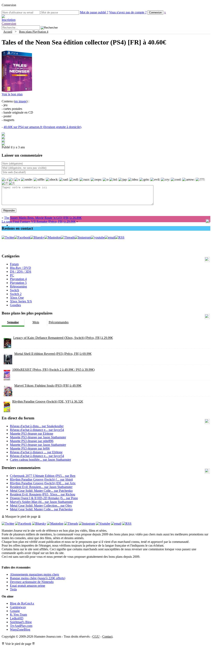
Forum (14, 264)
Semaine (13, 322)
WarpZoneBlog (20, 629)
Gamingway (18, 607)
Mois (36, 322)
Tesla (13, 589)
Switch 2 (16, 294)
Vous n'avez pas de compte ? (128, 12)
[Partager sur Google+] (3, 141)
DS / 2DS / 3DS (20, 271)
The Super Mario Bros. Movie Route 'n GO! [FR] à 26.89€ (43, 218)
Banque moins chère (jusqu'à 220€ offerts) (37, 578)
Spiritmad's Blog (21, 622)
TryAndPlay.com (21, 625)
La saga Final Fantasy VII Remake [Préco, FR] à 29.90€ (39, 221)
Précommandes (59, 322)
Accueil (7, 31)
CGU (96, 636)
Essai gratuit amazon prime (27, 585)
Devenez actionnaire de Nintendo (32, 582)
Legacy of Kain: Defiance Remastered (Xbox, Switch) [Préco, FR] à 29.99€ (63, 337)
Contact (107, 636)
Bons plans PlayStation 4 (33, 31)
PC (12, 275)
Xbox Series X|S (21, 301)
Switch (14, 290)
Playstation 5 (18, 282)
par (37, 426)
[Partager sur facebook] (3, 134)
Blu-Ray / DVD (20, 268)
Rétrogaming (18, 286)
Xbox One (17, 297)
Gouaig (15, 611)
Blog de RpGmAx (22, 603)
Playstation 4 (18, 279)
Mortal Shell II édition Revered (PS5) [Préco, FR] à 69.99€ (53, 353)
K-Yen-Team (18, 614)
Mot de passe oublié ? (94, 12)
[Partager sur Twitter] (3, 137)
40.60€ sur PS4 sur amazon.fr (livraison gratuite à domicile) (42, 127)
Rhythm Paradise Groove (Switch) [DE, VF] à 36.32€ (47, 401)
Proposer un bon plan (25, 225)
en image (20, 101)
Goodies (15, 305)
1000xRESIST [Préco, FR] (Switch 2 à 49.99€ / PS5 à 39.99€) (53, 369)
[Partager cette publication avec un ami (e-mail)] (3, 144)
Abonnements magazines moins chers (34, 574)
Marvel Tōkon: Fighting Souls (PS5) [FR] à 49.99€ (47, 385)
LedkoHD (16, 618)
